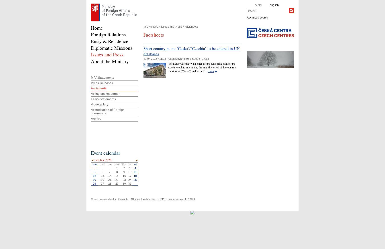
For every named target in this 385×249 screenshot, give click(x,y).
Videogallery (99, 104)
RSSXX (191, 199)
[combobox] (268, 10)
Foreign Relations (108, 34)
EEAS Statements (103, 99)
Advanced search (257, 17)
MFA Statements (102, 77)
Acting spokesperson (105, 93)
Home (97, 28)
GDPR (162, 199)
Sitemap (135, 199)
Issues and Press (171, 26)
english (274, 5)
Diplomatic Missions (111, 48)
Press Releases (102, 83)
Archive (96, 118)
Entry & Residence (109, 41)
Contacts (123, 199)
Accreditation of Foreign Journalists (108, 111)
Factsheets (98, 88)
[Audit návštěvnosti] (192, 212)
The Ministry (150, 26)
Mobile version (176, 199)
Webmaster (149, 199)
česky (258, 5)
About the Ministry (110, 61)
